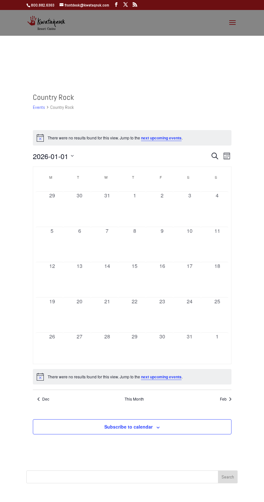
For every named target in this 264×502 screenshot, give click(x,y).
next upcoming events (161, 138)
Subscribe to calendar (128, 426)
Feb (223, 399)
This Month (134, 399)
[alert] (132, 376)
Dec (45, 399)
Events (39, 107)
